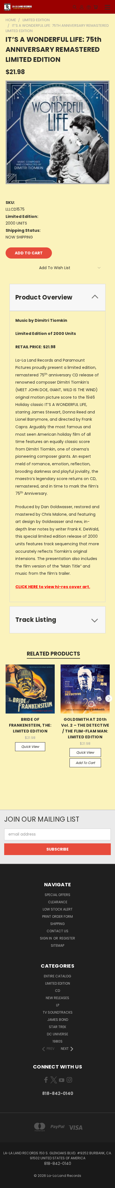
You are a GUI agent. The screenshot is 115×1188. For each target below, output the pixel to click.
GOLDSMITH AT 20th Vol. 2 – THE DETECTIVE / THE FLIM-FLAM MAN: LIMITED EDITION (85, 728)
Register (67, 938)
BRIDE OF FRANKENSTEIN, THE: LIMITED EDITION (30, 725)
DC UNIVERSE (57, 1034)
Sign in (46, 938)
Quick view (30, 746)
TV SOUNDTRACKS (58, 1012)
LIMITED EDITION (57, 983)
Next (108, 698)
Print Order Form (57, 916)
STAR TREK (57, 1026)
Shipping (57, 923)
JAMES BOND (57, 1019)
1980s (57, 1041)
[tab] (57, 297)
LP (57, 1005)
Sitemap (57, 945)
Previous (6, 698)
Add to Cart (85, 762)
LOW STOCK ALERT (58, 909)
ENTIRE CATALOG (57, 976)
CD (57, 990)
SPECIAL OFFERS (57, 894)
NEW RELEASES (57, 997)
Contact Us (57, 931)
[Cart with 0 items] (96, 7)
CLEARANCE (57, 902)
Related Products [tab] (53, 654)
